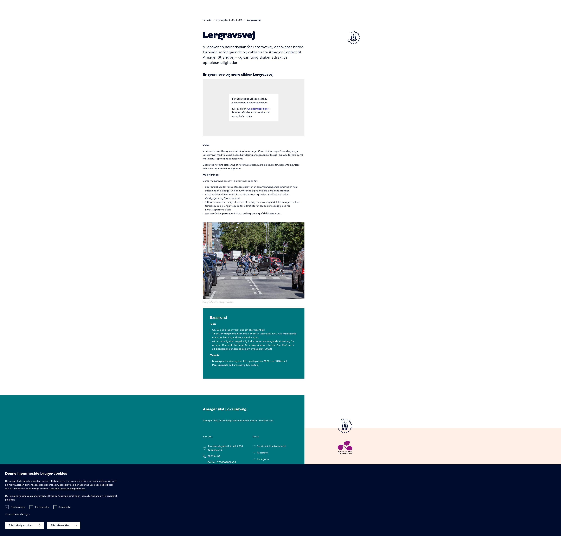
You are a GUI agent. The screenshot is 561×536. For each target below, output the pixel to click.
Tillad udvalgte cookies (21, 525)
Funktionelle (42, 506)
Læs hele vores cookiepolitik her (67, 488)
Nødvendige (18, 506)
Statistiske (65, 506)
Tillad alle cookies (60, 525)
